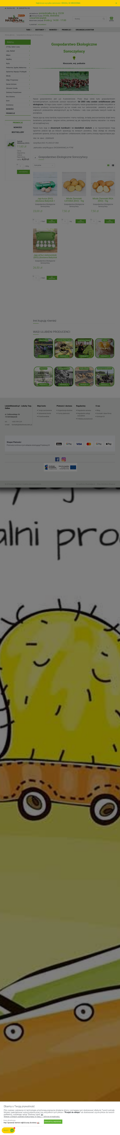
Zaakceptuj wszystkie (52, 1121)
